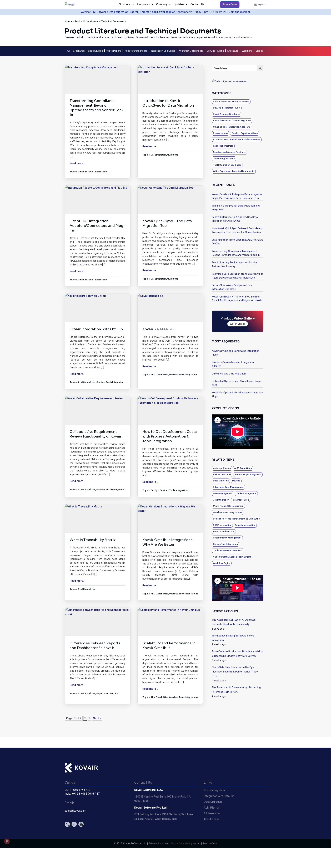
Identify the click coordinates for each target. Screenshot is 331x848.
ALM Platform (212, 807)
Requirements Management (110, 489)
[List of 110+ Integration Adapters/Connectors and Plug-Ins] (97, 200)
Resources (143, 4)
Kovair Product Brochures (226, 114)
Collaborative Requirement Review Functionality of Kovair (96, 434)
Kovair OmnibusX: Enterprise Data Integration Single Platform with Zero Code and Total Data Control (237, 196)
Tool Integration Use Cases (227, 165)
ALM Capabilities (86, 382)
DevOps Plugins (215, 50)
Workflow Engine (221, 563)
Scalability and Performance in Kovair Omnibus (169, 645)
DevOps (155, 490)
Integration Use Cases (163, 50)
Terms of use (210, 843)
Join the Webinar (239, 12)
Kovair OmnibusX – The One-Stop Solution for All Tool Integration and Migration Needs (237, 298)
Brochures (79, 50)
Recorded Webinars (223, 146)
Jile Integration (221, 499)
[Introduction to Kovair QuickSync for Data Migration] (170, 79)
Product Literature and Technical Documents (236, 139)
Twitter (67, 824)
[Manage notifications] (6, 841)
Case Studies (95, 50)
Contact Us (197, 4)
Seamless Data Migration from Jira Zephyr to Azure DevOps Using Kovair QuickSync (237, 275)
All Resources (212, 813)
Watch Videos (237, 323)
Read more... (77, 163)
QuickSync (172, 154)
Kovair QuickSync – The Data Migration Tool (167, 223)
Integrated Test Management (228, 487)
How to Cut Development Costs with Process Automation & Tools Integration (169, 436)
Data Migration (158, 154)
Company (161, 4)
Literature (232, 50)
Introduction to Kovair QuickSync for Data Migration (168, 103)
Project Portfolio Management (229, 518)
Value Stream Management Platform (232, 557)
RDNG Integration (222, 525)
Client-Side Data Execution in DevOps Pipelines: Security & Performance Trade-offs (235, 672)
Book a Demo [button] (230, 4)
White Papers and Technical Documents (233, 171)
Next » (97, 718)
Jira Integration (241, 499)
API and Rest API (222, 474)
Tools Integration (214, 790)
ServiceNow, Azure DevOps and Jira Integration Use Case (232, 287)
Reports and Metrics (107, 693)
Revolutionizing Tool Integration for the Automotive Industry (234, 264)
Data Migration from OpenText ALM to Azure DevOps (237, 241)
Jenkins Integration (246, 493)
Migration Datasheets (191, 50)
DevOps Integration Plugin (226, 107)
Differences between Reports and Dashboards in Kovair (95, 645)
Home (68, 21)
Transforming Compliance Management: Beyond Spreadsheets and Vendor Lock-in (97, 108)
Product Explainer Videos (245, 133)
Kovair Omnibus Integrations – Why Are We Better (168, 542)
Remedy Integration (245, 525)
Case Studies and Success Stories (231, 101)
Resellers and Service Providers (229, 152)
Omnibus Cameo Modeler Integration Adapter (233, 364)
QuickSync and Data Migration (229, 373)
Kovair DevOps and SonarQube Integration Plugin (235, 352)
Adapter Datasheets (136, 50)
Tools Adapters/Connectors (228, 550)
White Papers (113, 50)
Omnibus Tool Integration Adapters (231, 127)
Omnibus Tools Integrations (92, 171)
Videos (259, 50)
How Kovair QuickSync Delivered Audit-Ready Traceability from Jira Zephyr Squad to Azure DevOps (237, 230)
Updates (179, 4)
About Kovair (211, 819)
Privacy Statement (158, 843)
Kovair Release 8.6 (157, 329)
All (68, 50)
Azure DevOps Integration (247, 474)
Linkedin (74, 824)
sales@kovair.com (75, 810)
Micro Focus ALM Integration (228, 506)
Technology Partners (224, 158)
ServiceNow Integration (225, 544)
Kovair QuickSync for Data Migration (232, 120)
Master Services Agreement (186, 843)
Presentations (220, 133)
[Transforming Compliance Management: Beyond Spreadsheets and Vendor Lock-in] (97, 79)
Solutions (125, 4)
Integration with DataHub (219, 796)
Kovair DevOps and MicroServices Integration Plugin (237, 394)
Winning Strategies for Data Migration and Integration (236, 207)
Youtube (81, 824)
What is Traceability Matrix (93, 540)
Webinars (247, 50)
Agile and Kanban (222, 468)
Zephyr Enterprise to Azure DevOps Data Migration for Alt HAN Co (235, 218)
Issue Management (223, 493)
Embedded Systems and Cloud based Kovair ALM (237, 383)
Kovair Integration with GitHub (96, 329)
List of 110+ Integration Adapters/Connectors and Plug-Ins (97, 226)
